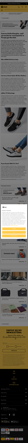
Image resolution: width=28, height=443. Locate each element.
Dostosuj (14, 228)
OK (14, 232)
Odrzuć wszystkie (14, 235)
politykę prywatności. (14, 225)
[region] (14, 221)
